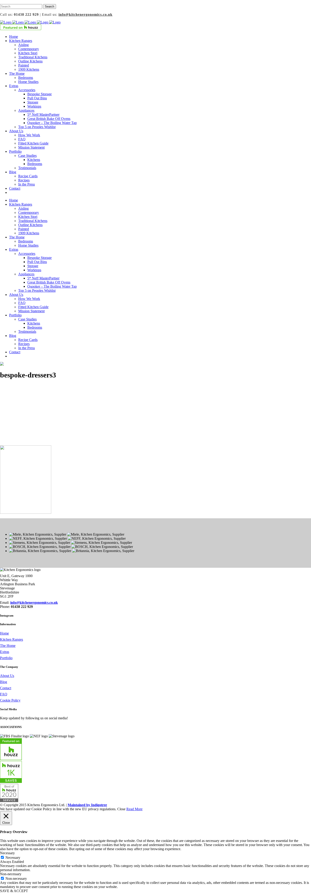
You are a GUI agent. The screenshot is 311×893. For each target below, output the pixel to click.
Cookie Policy (10, 700)
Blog (3, 682)
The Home (7, 646)
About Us (7, 676)
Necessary (12, 857)
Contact (5, 688)
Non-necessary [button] (10, 874)
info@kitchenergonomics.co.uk (85, 14)
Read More (134, 809)
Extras (4, 652)
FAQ (3, 694)
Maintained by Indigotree (87, 805)
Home (4, 633)
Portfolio (6, 658)
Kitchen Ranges (11, 639)
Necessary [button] (7, 853)
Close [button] (121, 809)
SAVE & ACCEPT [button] (14, 891)
